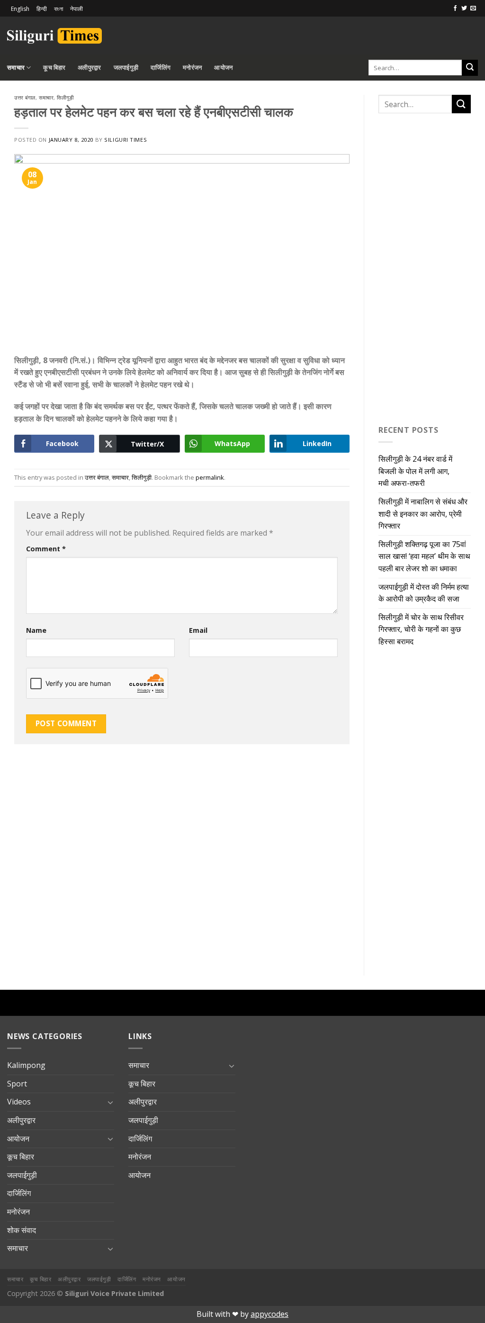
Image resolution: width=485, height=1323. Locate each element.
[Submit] (470, 68)
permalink (210, 477)
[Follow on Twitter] (464, 8)
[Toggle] (110, 1102)
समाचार (16, 67)
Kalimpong (26, 1065)
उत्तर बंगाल (25, 97)
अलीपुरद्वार (89, 67)
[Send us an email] (473, 8)
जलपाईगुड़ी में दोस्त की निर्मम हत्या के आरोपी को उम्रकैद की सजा (423, 593)
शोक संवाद (21, 1230)
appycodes (269, 1314)
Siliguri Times (125, 139)
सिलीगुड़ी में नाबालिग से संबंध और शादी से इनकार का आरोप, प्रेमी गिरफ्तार (422, 513)
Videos (19, 1101)
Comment (46, 548)
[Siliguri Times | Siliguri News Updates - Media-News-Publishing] (54, 36)
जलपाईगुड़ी (126, 67)
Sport (17, 1083)
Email (198, 630)
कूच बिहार (54, 67)
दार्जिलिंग (161, 67)
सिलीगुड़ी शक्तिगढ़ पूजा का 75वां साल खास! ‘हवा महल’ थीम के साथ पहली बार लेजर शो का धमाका (424, 556)
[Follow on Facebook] (455, 8)
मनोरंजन (192, 67)
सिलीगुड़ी (65, 97)
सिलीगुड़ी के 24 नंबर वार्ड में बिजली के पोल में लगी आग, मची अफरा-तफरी (415, 471)
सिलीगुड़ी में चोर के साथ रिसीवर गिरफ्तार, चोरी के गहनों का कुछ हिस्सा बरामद (421, 629)
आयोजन (223, 67)
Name (36, 630)
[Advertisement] (367, 34)
